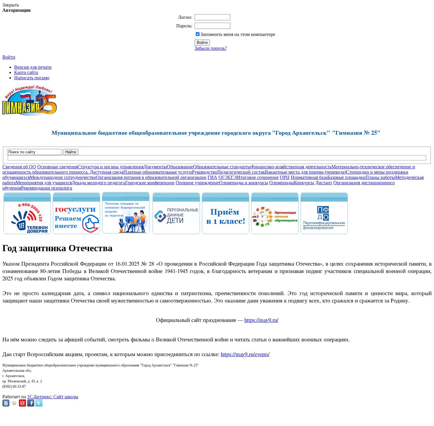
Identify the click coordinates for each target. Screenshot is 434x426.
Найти (70, 152)
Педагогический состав (241, 172)
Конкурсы (304, 182)
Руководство (204, 172)
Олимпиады (281, 182)
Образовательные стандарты (222, 166)
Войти (8, 57)
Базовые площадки (346, 177)
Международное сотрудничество (63, 177)
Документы (155, 166)
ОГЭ (223, 177)
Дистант (323, 182)
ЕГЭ (232, 177)
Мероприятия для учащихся (44, 182)
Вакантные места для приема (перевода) (305, 172)
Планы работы (380, 177)
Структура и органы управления (110, 166)
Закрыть (10, 4)
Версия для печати (33, 67)
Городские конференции (149, 182)
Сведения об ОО (19, 166)
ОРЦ (285, 177)
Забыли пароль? (211, 48)
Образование (180, 166)
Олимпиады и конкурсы (243, 182)
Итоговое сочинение (258, 177)
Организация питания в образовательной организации (151, 177)
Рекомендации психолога (46, 187)
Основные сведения (57, 166)
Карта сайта (26, 72)
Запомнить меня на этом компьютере (237, 34)
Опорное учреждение (197, 182)
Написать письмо (31, 77)
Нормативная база (309, 177)
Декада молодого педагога (98, 182)
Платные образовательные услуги (157, 172)
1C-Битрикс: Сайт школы (52, 396)
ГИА (212, 177)
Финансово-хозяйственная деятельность (291, 166)
